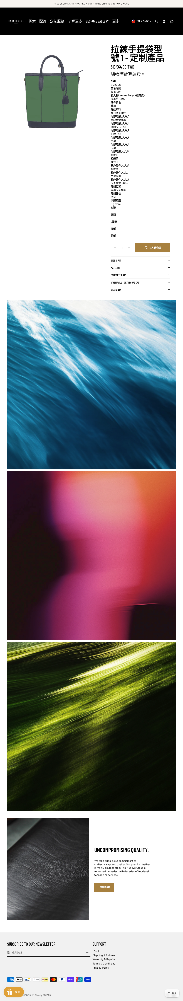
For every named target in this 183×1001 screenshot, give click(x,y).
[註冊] (87, 952)
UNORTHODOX (23, 995)
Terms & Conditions (104, 963)
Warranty (116, 289)
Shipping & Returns (104, 955)
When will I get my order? (125, 282)
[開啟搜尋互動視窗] (156, 21)
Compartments (118, 275)
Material (115, 267)
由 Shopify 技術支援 (41, 995)
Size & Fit (116, 260)
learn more (104, 887)
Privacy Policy (101, 967)
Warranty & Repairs (104, 959)
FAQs (96, 950)
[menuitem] (32, 21)
